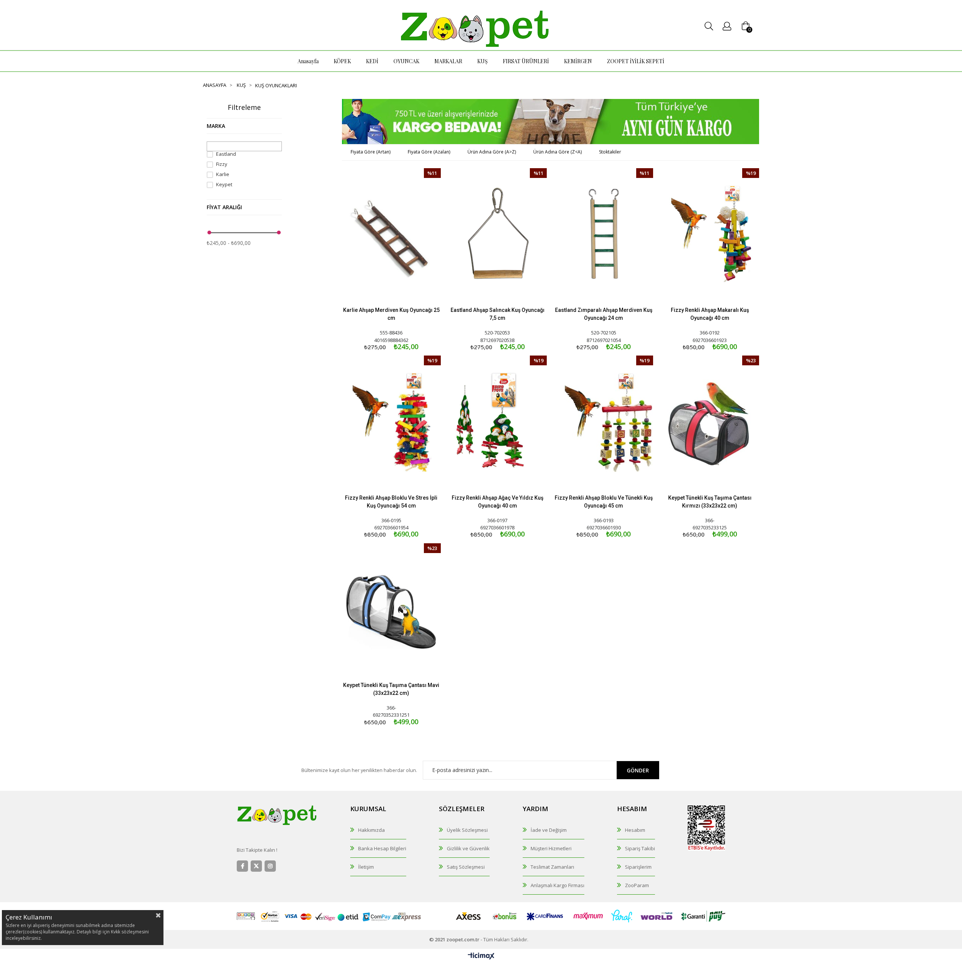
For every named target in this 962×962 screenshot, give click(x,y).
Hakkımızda (371, 830)
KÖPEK (342, 61)
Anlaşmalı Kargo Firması (557, 885)
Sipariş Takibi (640, 848)
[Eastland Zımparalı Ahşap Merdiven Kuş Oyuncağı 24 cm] (603, 234)
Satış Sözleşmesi (466, 866)
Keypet (224, 184)
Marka (216, 125)
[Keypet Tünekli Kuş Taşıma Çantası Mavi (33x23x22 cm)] (391, 609)
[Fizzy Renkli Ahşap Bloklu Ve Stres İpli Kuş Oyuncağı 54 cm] (391, 422)
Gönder (638, 770)
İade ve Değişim (549, 830)
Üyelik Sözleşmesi (467, 830)
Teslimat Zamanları (552, 866)
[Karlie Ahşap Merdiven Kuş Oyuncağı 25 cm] (391, 234)
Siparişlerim (638, 866)
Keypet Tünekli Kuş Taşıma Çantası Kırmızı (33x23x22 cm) (710, 502)
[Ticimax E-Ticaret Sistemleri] (481, 956)
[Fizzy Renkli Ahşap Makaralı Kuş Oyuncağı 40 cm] (710, 234)
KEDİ (372, 61)
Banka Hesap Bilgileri (382, 848)
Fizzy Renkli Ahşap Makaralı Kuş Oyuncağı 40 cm (710, 314)
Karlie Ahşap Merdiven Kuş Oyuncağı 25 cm (391, 314)
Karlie (222, 174)
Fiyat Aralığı (224, 207)
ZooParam (637, 885)
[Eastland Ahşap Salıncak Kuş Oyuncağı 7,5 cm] (497, 234)
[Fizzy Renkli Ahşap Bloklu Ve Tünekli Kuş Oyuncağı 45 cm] (603, 422)
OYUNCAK (406, 61)
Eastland (226, 154)
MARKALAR (448, 61)
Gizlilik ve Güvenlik (468, 848)
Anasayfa (308, 61)
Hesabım (635, 830)
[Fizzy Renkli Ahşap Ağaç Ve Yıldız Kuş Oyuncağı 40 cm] (497, 422)
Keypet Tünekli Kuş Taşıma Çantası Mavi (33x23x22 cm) (391, 689)
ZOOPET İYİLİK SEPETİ (635, 61)
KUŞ (482, 61)
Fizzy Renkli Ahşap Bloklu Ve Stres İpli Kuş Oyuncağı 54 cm (391, 502)
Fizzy (221, 164)
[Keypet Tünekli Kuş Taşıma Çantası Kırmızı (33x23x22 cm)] (710, 422)
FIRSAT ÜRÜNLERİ (526, 61)
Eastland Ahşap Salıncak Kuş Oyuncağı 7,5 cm (498, 314)
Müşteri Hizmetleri (551, 848)
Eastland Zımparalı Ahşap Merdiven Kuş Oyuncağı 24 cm (603, 314)
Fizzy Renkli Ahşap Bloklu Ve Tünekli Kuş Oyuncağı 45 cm (604, 502)
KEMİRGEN (578, 61)
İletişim (366, 866)
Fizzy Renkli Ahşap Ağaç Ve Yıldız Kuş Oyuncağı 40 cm (497, 502)
